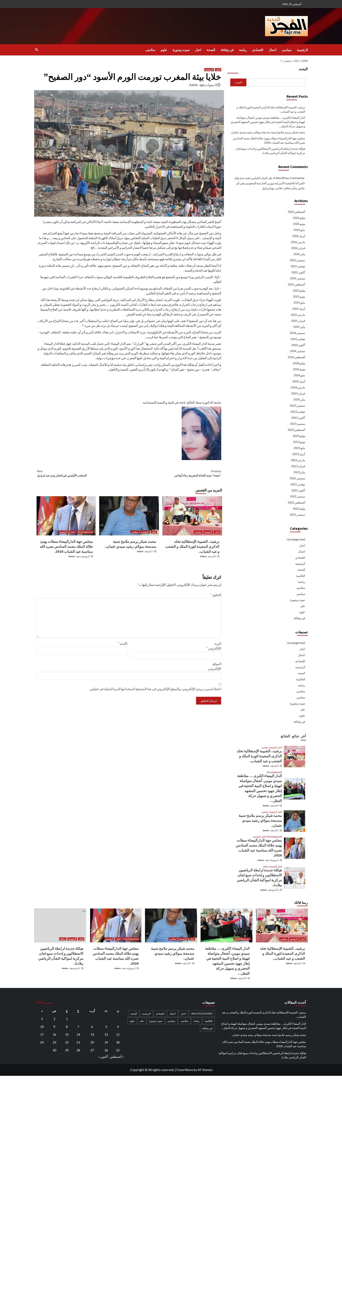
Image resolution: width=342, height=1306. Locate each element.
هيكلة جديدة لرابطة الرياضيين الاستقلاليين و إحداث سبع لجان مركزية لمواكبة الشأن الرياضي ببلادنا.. (270, 150)
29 (67, 1050)
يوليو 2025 (299, 290)
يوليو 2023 (299, 435)
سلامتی (150, 50)
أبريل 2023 (298, 454)
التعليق (216, 595)
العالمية (300, 575)
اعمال (272, 50)
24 (42, 1042)
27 (92, 1050)
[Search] (36, 49)
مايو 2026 (299, 229)
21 (78, 1042)
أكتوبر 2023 (298, 417)
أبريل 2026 (298, 236)
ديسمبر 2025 (297, 260)
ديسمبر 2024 (297, 332)
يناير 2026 (299, 254)
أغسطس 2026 (296, 211)
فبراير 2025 (298, 320)
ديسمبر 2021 (297, 514)
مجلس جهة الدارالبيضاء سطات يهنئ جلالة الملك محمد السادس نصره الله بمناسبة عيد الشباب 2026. (66, 546)
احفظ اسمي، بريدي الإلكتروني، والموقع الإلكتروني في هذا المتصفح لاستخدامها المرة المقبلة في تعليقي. (155, 689)
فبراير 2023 (298, 466)
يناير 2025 (299, 326)
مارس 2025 (298, 314)
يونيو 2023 (299, 441)
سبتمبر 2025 (297, 278)
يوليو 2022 (299, 508)
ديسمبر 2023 (297, 405)
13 (92, 1034)
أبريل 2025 (298, 308)
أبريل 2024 (298, 381)
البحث (303, 69)
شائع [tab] (295, 736)
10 (42, 1027)
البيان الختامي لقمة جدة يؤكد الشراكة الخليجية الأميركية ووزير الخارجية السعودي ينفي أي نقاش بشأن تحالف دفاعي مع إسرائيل (269, 183)
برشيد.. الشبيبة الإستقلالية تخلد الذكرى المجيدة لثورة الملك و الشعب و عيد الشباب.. (192, 546)
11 (118, 1034)
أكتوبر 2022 (298, 490)
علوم (164, 50)
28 (78, 1050)
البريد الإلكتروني (213, 645)
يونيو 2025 (299, 296)
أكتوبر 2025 (298, 272)
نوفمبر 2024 (298, 338)
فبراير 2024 (298, 393)
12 (106, 1034)
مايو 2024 (299, 375)
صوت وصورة (181, 50)
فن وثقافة (227, 50)
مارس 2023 (298, 460)
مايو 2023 (299, 448)
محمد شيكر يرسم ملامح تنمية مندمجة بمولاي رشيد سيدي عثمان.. (267, 132)
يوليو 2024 (299, 363)
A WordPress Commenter (289, 178)
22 (67, 1042)
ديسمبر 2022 (297, 478)
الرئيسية (302, 50)
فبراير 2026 (298, 248)
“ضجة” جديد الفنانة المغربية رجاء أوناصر (197, 473)
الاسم (122, 643)
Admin (193, 85)
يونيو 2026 (299, 223)
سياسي (287, 50)
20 (92, 1042)
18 (118, 1042)
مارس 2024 (298, 387)
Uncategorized (85, 532)
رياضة (243, 50)
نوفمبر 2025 (298, 266)
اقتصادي (257, 50)
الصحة (211, 50)
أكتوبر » (103, 1057)
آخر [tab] (303, 736)
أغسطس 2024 (296, 357)
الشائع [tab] (285, 736)
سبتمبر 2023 (297, 423)
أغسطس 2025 (296, 284)
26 (106, 1050)
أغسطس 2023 (296, 429)
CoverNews (184, 1070)
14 (78, 1034)
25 (118, 1050)
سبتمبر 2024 (297, 351)
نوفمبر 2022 (298, 484)
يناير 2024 (299, 399)
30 (54, 1050)
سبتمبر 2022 (297, 496)
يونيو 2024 (299, 369)
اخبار (198, 50)
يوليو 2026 (299, 217)
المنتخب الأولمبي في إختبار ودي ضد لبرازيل (62, 473)
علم (302, 606)
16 (54, 1034)
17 (42, 1034)
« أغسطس (117, 1057)
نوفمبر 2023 (298, 411)
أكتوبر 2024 (298, 345)
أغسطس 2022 (296, 502)
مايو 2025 (299, 302)
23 (54, 1042)
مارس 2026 (298, 242)
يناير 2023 (299, 472)
